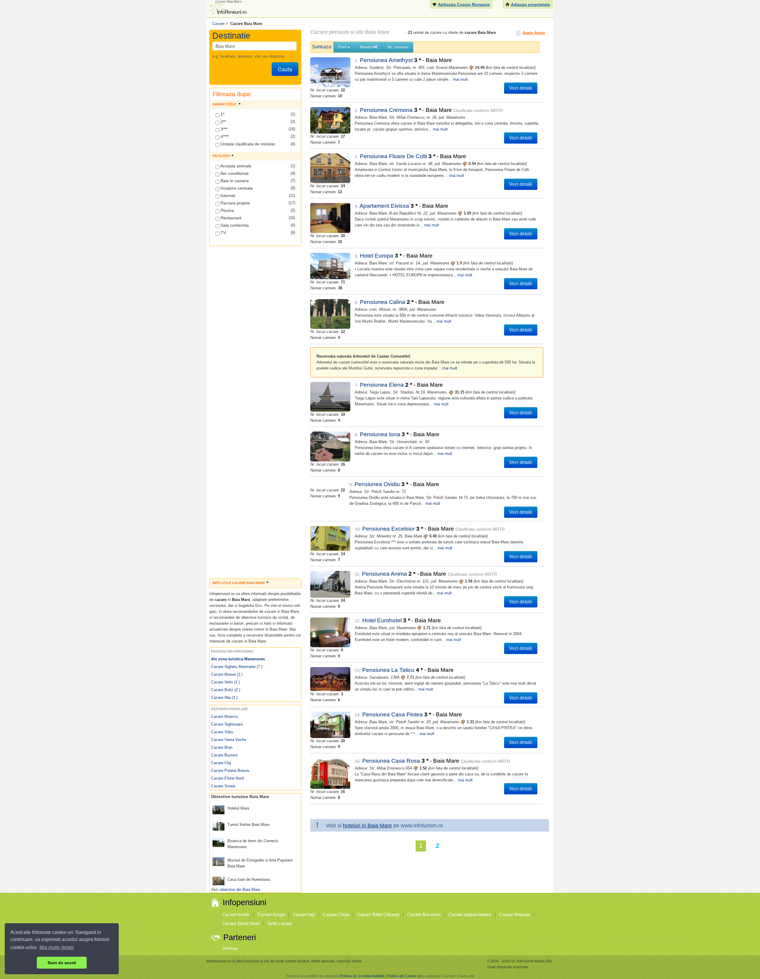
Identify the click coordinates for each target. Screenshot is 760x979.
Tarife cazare (279, 923)
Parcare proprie (234, 203)
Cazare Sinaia (223, 786)
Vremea (229, 948)
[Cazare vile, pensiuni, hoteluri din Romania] (227, 8)
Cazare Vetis (225, 682)
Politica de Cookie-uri (404, 976)
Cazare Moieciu (224, 716)
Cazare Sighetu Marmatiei (236, 666)
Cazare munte (236, 914)
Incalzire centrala (236, 188)
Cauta (285, 69)
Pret (342, 47)
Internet (227, 195)
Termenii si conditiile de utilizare (312, 976)
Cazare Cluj (221, 763)
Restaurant (230, 217)
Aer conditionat (233, 173)
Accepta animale (235, 166)
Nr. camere (397, 47)
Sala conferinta (234, 225)
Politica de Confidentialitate (362, 976)
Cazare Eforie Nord (227, 778)
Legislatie (432, 976)
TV (222, 232)
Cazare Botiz (225, 690)
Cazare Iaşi (304, 914)
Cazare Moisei (227, 674)
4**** (224, 136)
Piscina (226, 210)
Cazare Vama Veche (228, 739)
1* (221, 114)
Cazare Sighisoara (227, 724)
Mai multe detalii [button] (56, 947)
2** (222, 121)
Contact (449, 976)
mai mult (460, 79)
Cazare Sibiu (222, 732)
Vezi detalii (520, 88)
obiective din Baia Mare (240, 889)
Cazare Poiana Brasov (230, 770)
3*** (223, 129)
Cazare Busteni (224, 755)
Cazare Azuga (271, 914)
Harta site (466, 976)
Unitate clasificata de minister (247, 144)
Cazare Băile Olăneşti (378, 914)
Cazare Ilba (224, 697)
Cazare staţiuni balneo (469, 914)
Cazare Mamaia (514, 914)
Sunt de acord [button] (62, 962)
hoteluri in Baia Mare (367, 826)
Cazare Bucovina (424, 914)
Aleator (366, 47)
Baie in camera (234, 180)
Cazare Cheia (336, 914)
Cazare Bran (221, 747)
